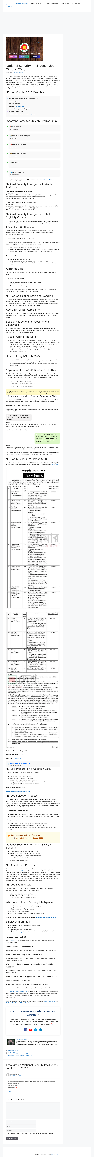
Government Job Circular (21, 3)
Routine (17, 8)
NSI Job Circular (12, 1052)
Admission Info (76, 3)
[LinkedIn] (40, 1030)
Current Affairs (65, 3)
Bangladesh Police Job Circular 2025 (29, 838)
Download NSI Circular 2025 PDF (20, 763)
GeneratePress (55, 1154)
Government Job (19, 106)
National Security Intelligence (27, 114)
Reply (9, 1091)
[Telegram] (35, 1030)
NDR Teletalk (17, 758)
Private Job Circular (36, 3)
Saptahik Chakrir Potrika (52, 3)
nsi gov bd (55, 464)
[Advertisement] (33, 23)
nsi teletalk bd (13, 940)
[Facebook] (25, 1030)
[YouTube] (30, 1030)
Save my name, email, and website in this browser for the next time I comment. (30, 1133)
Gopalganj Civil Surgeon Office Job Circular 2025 (20, 1055)
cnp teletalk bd (23, 871)
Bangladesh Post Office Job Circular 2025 (18, 1053)
